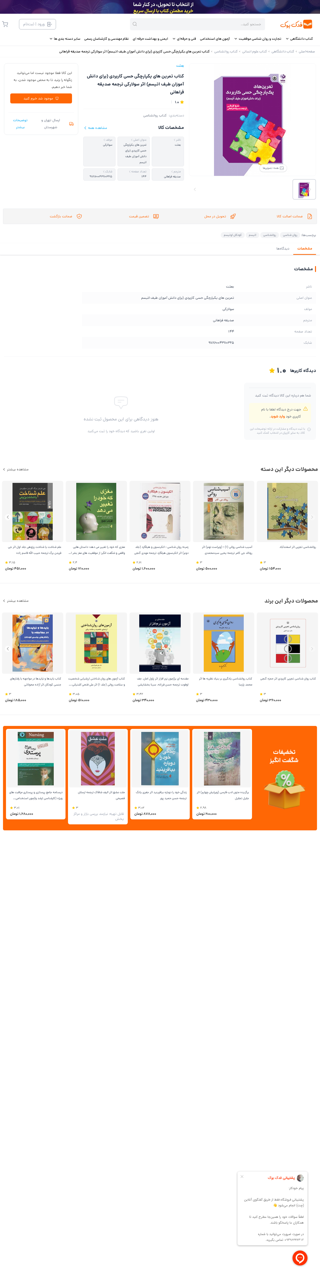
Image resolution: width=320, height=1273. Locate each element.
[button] (7, 517)
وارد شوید (277, 416)
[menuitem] (299, 39)
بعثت (180, 65)
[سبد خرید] (5, 24)
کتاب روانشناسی (155, 115)
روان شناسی (290, 235)
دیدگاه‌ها (282, 248)
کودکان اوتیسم (233, 235)
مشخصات (304, 248)
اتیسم (252, 235)
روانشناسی (269, 235)
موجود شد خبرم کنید (38, 98)
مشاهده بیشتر (17, 469)
